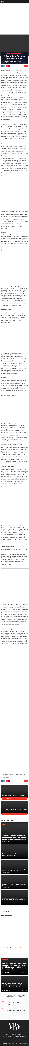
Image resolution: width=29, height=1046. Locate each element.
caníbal (3, 774)
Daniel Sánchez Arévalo (9, 774)
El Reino (17, 774)
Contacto (16, 1036)
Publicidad (23, 1036)
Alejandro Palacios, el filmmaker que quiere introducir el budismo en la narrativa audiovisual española (16, 997)
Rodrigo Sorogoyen (5, 777)
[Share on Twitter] (4, 66)
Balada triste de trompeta (17, 772)
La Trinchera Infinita (14, 775)
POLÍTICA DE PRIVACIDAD (18, 1034)
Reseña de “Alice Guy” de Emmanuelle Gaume (16, 1003)
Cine (9, 53)
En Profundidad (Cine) (16, 53)
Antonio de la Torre (7, 772)
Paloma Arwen (13, 61)
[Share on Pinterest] (9, 66)
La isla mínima (22, 774)
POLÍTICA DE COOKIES (8, 1036)
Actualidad (5, 959)
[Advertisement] (14, 19)
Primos (20, 775)
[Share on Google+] (7, 66)
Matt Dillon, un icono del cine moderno (16, 1010)
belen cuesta (25, 772)
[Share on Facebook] (2, 66)
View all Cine (14, 1016)
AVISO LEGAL (8, 1034)
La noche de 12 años (5, 775)
